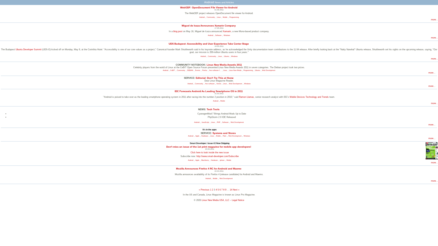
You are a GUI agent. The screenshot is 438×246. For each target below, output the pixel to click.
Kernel (219, 84)
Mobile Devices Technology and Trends (309, 97)
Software (218, 35)
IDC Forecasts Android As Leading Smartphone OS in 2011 (209, 91)
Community (211, 17)
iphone (222, 160)
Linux (219, 17)
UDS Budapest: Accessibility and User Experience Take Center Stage (209, 43)
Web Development (268, 70)
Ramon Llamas (246, 97)
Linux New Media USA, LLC (215, 200)
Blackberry (205, 160)
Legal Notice (238, 200)
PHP (218, 122)
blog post (177, 31)
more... (434, 19)
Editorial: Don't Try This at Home (215, 78)
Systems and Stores (224, 133)
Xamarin (227, 31)
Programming (234, 17)
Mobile (225, 17)
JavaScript (205, 122)
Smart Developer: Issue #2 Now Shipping (209, 143)
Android (202, 17)
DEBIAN (190, 70)
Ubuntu (226, 56)
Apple (197, 136)
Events (197, 70)
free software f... (215, 70)
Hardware (204, 136)
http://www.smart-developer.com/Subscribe (217, 156)
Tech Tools (213, 109)
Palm (224, 136)
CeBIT (172, 70)
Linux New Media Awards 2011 (224, 64)
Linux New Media (235, 70)
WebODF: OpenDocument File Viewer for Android (208, 7)
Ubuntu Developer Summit (29, 49)
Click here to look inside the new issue (210, 152)
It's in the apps (210, 130)
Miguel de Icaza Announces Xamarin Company (209, 25)
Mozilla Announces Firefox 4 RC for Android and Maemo (208, 168)
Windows (227, 35)
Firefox (204, 70)
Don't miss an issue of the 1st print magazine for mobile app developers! (208, 146)
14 (231, 189)
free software (210, 84)
